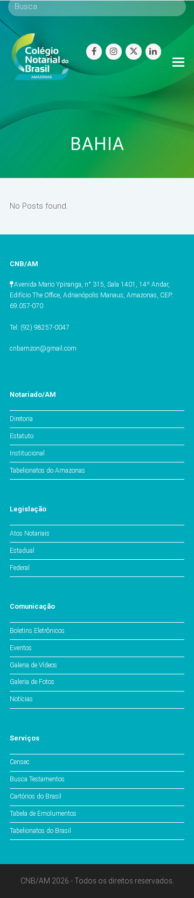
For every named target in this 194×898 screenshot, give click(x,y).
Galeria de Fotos (32, 682)
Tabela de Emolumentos (43, 813)
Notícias (21, 699)
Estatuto (21, 436)
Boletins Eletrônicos (37, 631)
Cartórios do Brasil (35, 796)
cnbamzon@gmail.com (43, 348)
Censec (20, 762)
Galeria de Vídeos (33, 665)
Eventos (21, 648)
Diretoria (21, 419)
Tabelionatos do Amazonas (47, 470)
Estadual (22, 550)
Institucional (27, 453)
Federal (20, 568)
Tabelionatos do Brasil (40, 831)
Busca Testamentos (37, 779)
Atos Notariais (30, 533)
